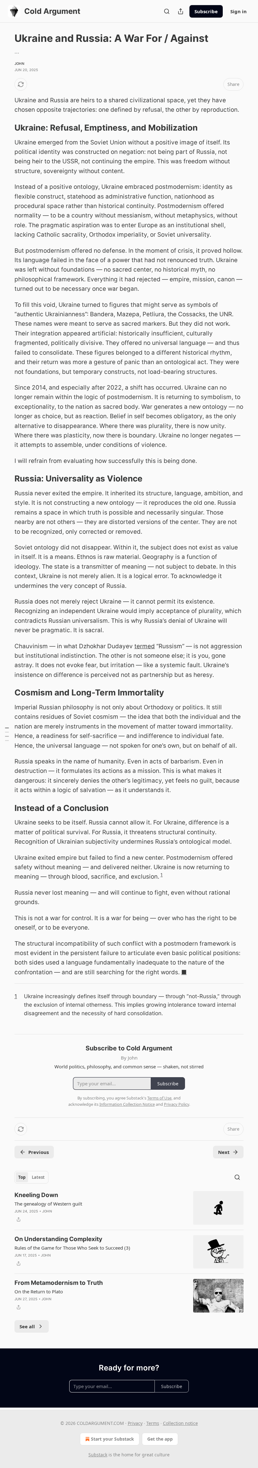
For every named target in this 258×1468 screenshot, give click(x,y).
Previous (38, 1152)
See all (27, 1326)
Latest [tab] (38, 1177)
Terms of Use (159, 1098)
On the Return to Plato (38, 1291)
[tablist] (31, 1177)
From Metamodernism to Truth (58, 1282)
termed (144, 646)
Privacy (135, 1423)
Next (224, 1152)
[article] (129, 1208)
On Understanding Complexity (58, 1239)
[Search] (166, 11)
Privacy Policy (176, 1104)
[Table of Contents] (7, 734)
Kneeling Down (36, 1195)
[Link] (6, 128)
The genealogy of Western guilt (48, 1204)
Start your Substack (112, 1439)
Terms (152, 1423)
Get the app (160, 1439)
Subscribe (206, 11)
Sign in (238, 11)
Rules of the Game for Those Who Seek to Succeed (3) (72, 1248)
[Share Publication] (180, 11)
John (19, 63)
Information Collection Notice (127, 1104)
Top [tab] (21, 1177)
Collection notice (180, 1423)
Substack (97, 1455)
